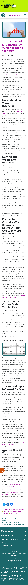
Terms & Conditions (7, 545)
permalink (14, 513)
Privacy (4, 543)
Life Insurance (8, 509)
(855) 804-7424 (15, 15)
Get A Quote (11, 1)
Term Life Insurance (18, 509)
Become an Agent (20, 1)
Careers (4, 1)
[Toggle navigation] (25, 15)
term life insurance (9, 511)
